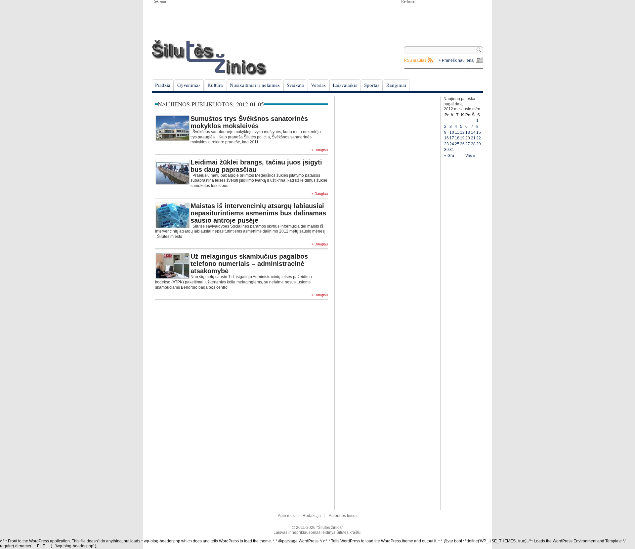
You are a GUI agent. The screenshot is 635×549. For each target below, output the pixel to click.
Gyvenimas (188, 85)
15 (478, 132)
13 (467, 132)
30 (446, 149)
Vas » (470, 155)
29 (478, 144)
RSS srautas (415, 60)
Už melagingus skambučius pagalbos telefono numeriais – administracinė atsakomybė (249, 263)
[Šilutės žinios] (209, 58)
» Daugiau (320, 150)
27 (467, 144)
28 (473, 144)
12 (462, 132)
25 (457, 144)
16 (446, 138)
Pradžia (162, 85)
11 (457, 132)
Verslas (318, 85)
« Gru (449, 155)
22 (478, 138)
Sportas (371, 85)
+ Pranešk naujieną (456, 60)
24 (451, 144)
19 (462, 138)
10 (451, 132)
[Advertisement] (442, 19)
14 (473, 132)
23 (446, 144)
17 (451, 138)
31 (451, 149)
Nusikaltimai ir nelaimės (255, 85)
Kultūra (215, 85)
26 (462, 144)
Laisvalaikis (345, 85)
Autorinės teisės (343, 515)
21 (473, 138)
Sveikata (295, 85)
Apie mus (286, 515)
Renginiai (396, 85)
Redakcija (312, 515)
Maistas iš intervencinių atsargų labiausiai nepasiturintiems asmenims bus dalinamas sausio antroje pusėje (258, 213)
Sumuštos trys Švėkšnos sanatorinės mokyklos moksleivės (249, 122)
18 (457, 138)
